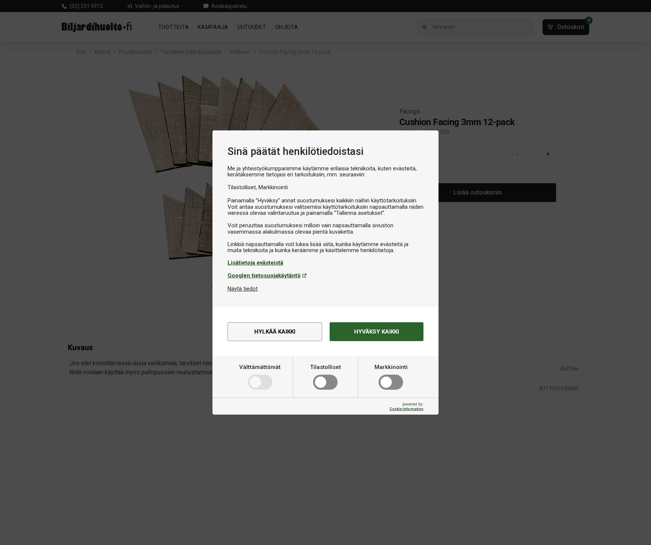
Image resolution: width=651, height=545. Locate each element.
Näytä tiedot (243, 288)
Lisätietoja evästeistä (255, 262)
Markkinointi (391, 367)
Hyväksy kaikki (376, 331)
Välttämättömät (260, 367)
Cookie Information (406, 409)
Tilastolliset (325, 367)
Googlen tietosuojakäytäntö (264, 275)
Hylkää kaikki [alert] (274, 331)
